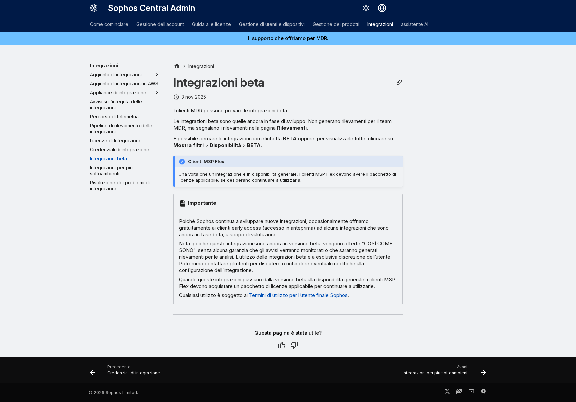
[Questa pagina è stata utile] (281, 345)
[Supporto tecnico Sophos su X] (447, 392)
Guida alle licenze (211, 24)
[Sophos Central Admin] (93, 8)
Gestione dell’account (160, 24)
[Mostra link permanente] (399, 82)
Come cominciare (109, 24)
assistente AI (414, 24)
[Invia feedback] (483, 392)
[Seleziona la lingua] (382, 8)
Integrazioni (380, 24)
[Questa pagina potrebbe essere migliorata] (294, 345)
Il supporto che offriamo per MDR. (288, 38)
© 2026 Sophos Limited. (113, 392)
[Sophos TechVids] (471, 392)
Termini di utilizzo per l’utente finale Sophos (298, 295)
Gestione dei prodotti (336, 24)
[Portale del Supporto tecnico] (459, 392)
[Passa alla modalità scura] (366, 8)
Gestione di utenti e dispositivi (272, 24)
